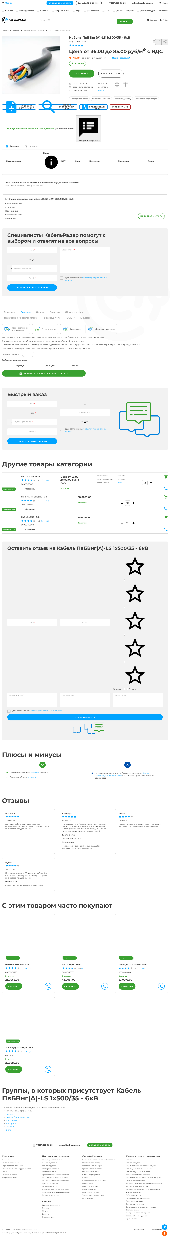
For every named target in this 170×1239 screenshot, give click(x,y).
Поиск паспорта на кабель (66, 107)
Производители (51, 318)
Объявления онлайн (90, 1172)
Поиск (123, 22)
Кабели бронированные (18, 1117)
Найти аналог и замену (91, 1192)
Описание (9, 312)
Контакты (163, 11)
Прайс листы (131, 1219)
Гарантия (55, 312)
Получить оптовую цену (32, 441)
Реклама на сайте (9, 1175)
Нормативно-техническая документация (143, 1189)
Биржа (85, 1177)
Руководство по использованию (55, 1175)
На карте (33, 146)
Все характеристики (79, 99)
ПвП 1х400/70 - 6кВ (30, 476)
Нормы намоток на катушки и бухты (141, 1166)
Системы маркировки (51, 1205)
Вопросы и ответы (9, 1177)
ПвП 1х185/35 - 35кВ (71, 964)
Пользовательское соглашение (55, 1177)
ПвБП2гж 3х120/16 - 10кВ (17, 964)
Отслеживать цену (97, 107)
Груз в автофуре (88, 1189)
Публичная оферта (50, 1183)
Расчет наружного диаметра (138, 1172)
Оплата (130, 11)
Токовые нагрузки (133, 1192)
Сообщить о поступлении (88, 141)
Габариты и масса (133, 1195)
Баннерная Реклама (50, 1169)
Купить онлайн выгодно (92, 1169)
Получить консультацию (32, 288)
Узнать (101, 90)
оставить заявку (99, 1145)
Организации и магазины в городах (141, 1207)
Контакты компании (10, 1163)
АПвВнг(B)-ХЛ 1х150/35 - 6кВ (19, 1047)
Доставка (25, 312)
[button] (9, 268)
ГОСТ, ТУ (70, 318)
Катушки (129, 1160)
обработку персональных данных (45, 711)
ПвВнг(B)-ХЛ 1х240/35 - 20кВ (132, 964)
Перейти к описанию (101, 99)
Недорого (11, 1123)
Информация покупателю (56, 1156)
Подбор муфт (88, 1183)
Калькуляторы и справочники (143, 1156)
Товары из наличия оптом (93, 1195)
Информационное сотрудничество (16, 1169)
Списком (14, 146)
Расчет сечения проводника (138, 1186)
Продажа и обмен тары (92, 1166)
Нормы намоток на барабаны (138, 1198)
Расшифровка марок (134, 1201)
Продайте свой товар (91, 1163)
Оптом (9, 1130)
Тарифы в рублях (49, 1166)
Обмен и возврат (75, 312)
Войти (165, 20)
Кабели (9, 1114)
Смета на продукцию (91, 1175)
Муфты (45, 1211)
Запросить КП (120, 107)
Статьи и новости (133, 1210)
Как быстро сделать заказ (52, 1160)
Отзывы (5, 1172)
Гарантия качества (50, 1186)
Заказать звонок (88, 3)
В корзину (81, 73)
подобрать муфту (151, 216)
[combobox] (32, 258)
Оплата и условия (49, 1163)
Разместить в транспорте (146, 99)
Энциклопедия (48, 1217)
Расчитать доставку (123, 99)
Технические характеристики (20, 318)
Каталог (46, 1201)
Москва (8, 3)
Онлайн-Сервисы (92, 1156)
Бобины (45, 1214)
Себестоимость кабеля (135, 1180)
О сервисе (6, 1160)
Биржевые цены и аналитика (94, 1180)
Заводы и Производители (136, 1216)
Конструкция (87, 1198)
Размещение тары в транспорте (139, 1169)
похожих (35, 772)
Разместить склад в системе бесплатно (98, 1160)
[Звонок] (34, 1145)
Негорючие (11, 1120)
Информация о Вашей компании (55, 1189)
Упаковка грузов (133, 1163)
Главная (5, 30)
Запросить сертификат (26, 107)
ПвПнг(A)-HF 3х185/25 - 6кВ (34, 497)
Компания (8, 1156)
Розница (10, 1127)
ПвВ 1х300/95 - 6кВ (30, 517)
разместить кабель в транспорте (44, 373)
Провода (46, 1208)
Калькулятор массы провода (138, 1175)
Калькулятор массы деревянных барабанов (144, 1183)
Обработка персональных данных (56, 1192)
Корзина (153, 20)
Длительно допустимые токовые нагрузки (143, 1177)
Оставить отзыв (85, 717)
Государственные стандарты (138, 1213)
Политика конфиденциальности (55, 1180)
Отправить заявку (60, 3)
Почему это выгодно (50, 1195)
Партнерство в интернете (12, 1166)
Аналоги (85, 318)
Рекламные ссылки (50, 1172)
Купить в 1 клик (111, 73)
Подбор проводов (90, 1186)
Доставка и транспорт (135, 1204)
